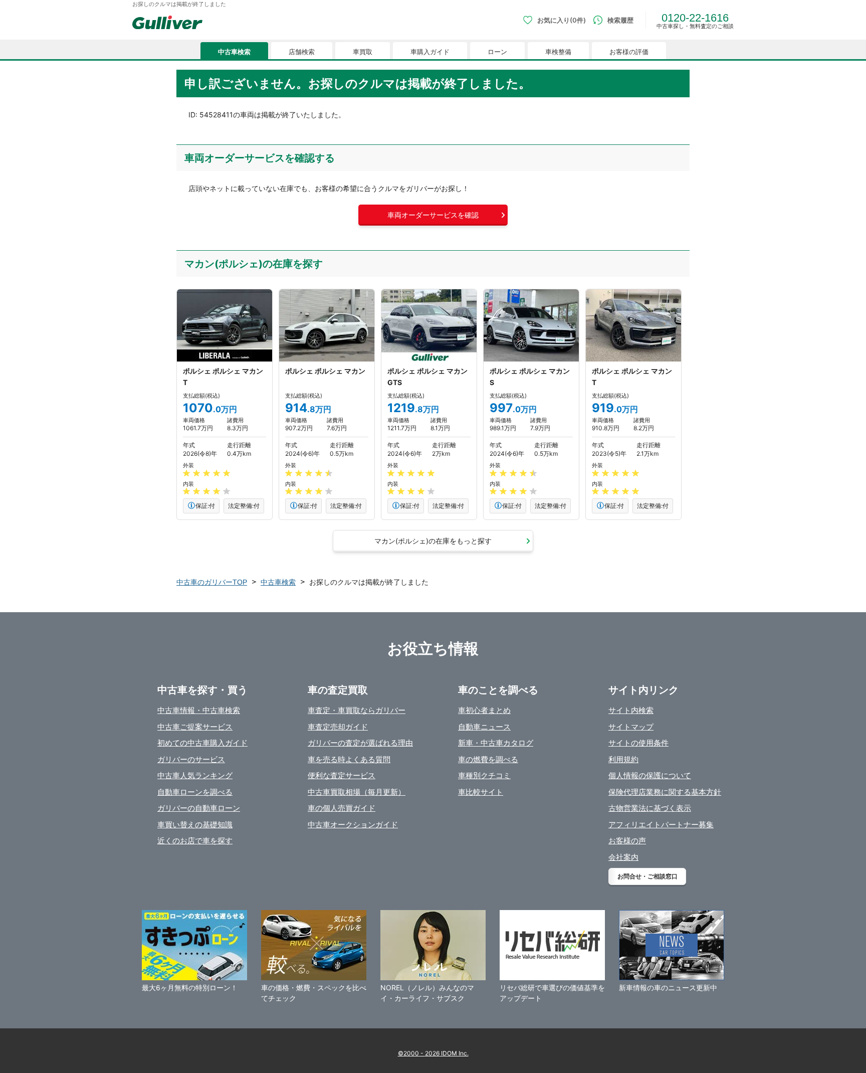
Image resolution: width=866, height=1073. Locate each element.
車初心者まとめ (484, 710)
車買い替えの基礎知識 (195, 824)
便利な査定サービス (341, 775)
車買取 (362, 52)
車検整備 (558, 52)
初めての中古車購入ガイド (202, 743)
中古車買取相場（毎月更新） (356, 792)
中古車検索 (234, 52)
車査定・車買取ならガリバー (356, 710)
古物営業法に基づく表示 (649, 808)
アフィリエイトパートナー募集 (661, 824)
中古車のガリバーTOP (211, 582)
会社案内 (623, 857)
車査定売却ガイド (338, 727)
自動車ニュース (484, 727)
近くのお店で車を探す (195, 840)
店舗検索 (302, 52)
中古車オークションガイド (353, 824)
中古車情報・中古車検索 (198, 710)
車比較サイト (480, 792)
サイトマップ (631, 727)
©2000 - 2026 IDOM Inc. (433, 1053)
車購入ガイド (430, 52)
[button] (433, 215)
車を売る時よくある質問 (349, 759)
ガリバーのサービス (191, 759)
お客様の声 (627, 840)
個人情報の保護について (649, 775)
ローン (497, 52)
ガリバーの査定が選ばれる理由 (360, 743)
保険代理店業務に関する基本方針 (664, 792)
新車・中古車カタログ (495, 743)
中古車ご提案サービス (195, 727)
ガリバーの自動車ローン (198, 808)
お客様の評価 (628, 52)
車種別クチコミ (484, 775)
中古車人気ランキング (195, 775)
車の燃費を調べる (488, 759)
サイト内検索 (631, 710)
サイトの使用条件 (638, 743)
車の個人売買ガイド (341, 808)
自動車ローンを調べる (195, 792)
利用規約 (623, 759)
